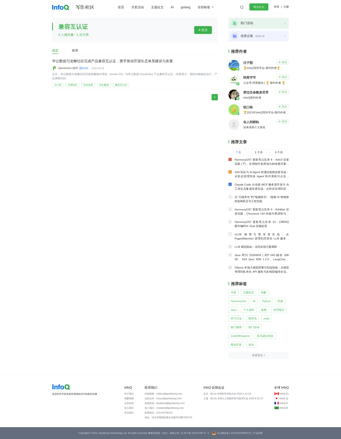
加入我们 (129, 408)
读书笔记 (278, 309)
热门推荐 (236, 327)
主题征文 (157, 7)
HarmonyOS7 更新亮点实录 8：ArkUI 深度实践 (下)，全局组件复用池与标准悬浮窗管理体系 (262, 164)
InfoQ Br (284, 408)
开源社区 (72, 85)
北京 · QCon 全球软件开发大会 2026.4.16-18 (227, 393)
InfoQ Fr (284, 403)
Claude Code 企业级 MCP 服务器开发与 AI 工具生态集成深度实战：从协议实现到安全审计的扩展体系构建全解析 (262, 188)
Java (234, 309)
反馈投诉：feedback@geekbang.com (165, 403)
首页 (121, 7)
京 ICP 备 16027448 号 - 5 (195, 433)
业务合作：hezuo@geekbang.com (163, 398)
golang (185, 7)
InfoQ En (284, 393)
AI (172, 7)
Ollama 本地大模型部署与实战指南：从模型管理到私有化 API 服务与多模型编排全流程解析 (262, 271)
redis (266, 318)
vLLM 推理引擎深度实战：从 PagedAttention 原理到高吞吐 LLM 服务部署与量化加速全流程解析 (262, 238)
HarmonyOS (238, 301)
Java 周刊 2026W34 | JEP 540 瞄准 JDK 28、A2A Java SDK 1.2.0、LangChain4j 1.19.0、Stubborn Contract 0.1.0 (262, 259)
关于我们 (129, 393)
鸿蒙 (263, 292)
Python (266, 301)
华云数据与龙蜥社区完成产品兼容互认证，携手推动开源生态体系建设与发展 (112, 61)
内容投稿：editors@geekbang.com (163, 393)
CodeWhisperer (240, 335)
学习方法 (236, 318)
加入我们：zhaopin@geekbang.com (164, 408)
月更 (233, 292)
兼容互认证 (121, 85)
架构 (264, 309)
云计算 (57, 85)
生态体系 (88, 85)
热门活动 (253, 327)
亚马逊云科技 (265, 335)
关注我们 (129, 412)
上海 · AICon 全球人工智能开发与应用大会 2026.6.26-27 (233, 398)
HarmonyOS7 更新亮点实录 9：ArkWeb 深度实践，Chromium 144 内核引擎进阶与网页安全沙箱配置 (262, 213)
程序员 (252, 318)
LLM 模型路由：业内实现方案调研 (256, 246)
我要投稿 (129, 398)
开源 (280, 301)
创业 (251, 344)
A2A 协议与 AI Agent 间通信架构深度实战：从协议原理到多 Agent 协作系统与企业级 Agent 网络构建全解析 (262, 176)
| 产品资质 (257, 433)
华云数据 (104, 85)
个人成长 (248, 309)
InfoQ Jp (283, 398)
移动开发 (236, 344)
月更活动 (137, 7)
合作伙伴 (129, 403)
